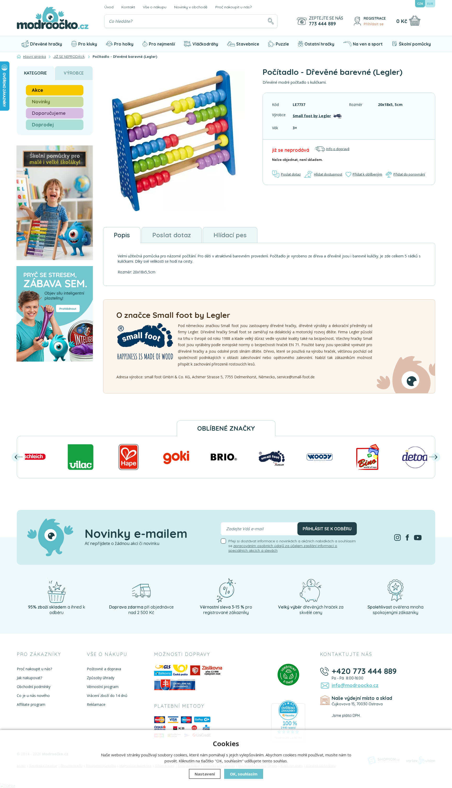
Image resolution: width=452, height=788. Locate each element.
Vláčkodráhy (205, 44)
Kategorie (35, 73)
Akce (37, 90)
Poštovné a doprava (104, 668)
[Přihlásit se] (357, 21)
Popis (122, 235)
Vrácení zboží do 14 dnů (107, 695)
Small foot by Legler (312, 115)
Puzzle (282, 44)
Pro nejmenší (162, 44)
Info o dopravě (337, 149)
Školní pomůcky (415, 44)
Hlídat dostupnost (328, 174)
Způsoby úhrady (100, 677)
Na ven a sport (368, 44)
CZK (420, 3)
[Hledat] (271, 21)
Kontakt (128, 7)
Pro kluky (87, 44)
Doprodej (43, 125)
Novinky (41, 102)
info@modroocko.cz (355, 685)
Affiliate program (31, 704)
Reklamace (96, 704)
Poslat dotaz (291, 174)
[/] (56, 590)
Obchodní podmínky (33, 686)
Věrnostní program (102, 686)
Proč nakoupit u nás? (233, 7)
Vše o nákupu (154, 7)
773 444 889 (322, 24)
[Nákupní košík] (414, 21)
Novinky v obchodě (190, 7)
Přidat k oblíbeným (367, 174)
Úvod (109, 7)
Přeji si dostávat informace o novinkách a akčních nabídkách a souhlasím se (292, 546)
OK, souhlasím (243, 773)
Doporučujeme (49, 113)
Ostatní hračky (319, 44)
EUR (430, 3)
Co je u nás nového (33, 695)
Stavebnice (247, 44)
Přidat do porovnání (409, 174)
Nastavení (205, 773)
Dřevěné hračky (46, 44)
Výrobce (74, 73)
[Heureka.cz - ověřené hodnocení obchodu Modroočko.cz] (288, 721)
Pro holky (123, 44)
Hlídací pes (230, 235)
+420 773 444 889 (364, 671)
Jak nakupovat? (29, 677)
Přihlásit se (374, 24)
